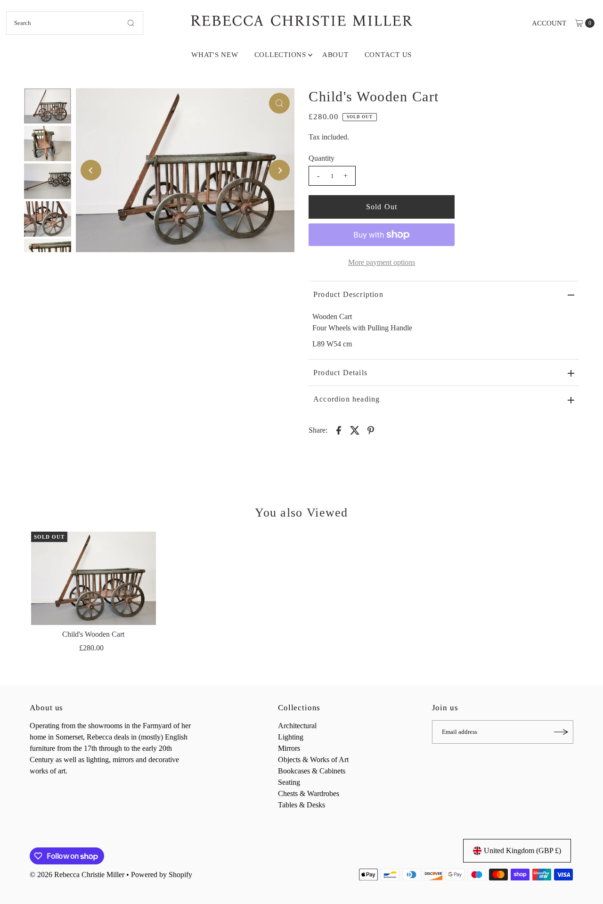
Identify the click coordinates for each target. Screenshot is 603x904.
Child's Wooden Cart (93, 634)
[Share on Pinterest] (371, 430)
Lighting (290, 737)
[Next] (279, 170)
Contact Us (388, 54)
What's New (214, 54)
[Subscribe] (561, 732)
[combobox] (74, 23)
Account (549, 23)
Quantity (321, 158)
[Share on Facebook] (339, 430)
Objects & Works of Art (313, 760)
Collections (280, 54)
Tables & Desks (301, 805)
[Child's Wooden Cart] (93, 578)
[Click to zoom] (279, 103)
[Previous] (91, 170)
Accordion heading (346, 399)
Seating (289, 782)
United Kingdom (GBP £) (522, 850)
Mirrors (289, 748)
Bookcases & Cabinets (311, 771)
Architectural (297, 726)
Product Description (348, 294)
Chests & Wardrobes (308, 793)
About (335, 54)
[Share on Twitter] (355, 430)
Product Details (340, 373)
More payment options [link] (381, 262)
